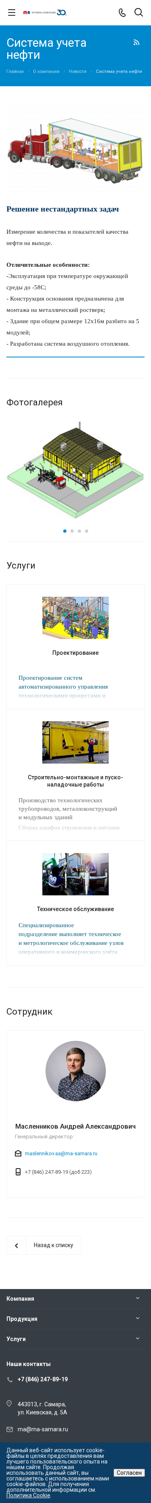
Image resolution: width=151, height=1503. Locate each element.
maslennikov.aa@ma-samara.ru (61, 1153)
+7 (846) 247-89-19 (43, 1379)
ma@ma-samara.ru (43, 1429)
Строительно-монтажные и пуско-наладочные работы (75, 781)
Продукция (21, 1319)
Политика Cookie (28, 1495)
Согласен (129, 1473)
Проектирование (75, 653)
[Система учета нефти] (75, 107)
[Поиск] (138, 13)
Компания (20, 1298)
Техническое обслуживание (75, 909)
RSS (136, 42)
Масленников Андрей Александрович (75, 1126)
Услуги (16, 1339)
